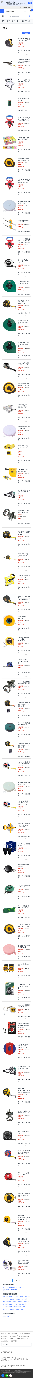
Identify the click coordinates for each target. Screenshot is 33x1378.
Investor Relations (13, 1333)
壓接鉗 (24, 1299)
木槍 (15, 1307)
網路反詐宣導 (14, 1340)
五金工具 (18, 21)
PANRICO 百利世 (7, 1316)
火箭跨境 (8, 21)
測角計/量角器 (12, 1287)
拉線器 (25, 1302)
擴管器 (27, 1296)
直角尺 (5, 1287)
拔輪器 (9, 1302)
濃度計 (14, 1302)
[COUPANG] (6, 1352)
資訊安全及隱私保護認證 (21, 1338)
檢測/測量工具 (24, 21)
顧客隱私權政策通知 (24, 1335)
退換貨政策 (4, 1335)
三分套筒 (16, 1296)
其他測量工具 (14, 1290)
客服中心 (30, 7)
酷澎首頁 (3, 21)
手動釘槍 (9, 1296)
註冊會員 (25, 7)
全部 (3, 16)
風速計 (24, 1307)
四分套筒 (18, 1299)
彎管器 (5, 1304)
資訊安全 (10, 1338)
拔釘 (4, 1302)
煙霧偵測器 (11, 1299)
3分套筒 (10, 1307)
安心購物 (3, 1338)
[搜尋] (30, 16)
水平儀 (19, 1287)
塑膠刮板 (12, 1309)
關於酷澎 (3, 1333)
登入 (21, 7)
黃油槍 (5, 1307)
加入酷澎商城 (4, 1340)
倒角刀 (17, 1309)
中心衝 (15, 1304)
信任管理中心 (13, 1335)
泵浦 (4, 1296)
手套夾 (5, 1299)
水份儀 (10, 1304)
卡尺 (24, 1287)
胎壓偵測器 (21, 1304)
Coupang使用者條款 (25, 1333)
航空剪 (21, 1296)
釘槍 (22, 1309)
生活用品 (13, 21)
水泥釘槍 (20, 1302)
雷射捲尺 (5, 1309)
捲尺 (29, 21)
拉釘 (20, 1307)
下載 (30, 3)
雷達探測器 (6, 1290)
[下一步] (25, 1280)
